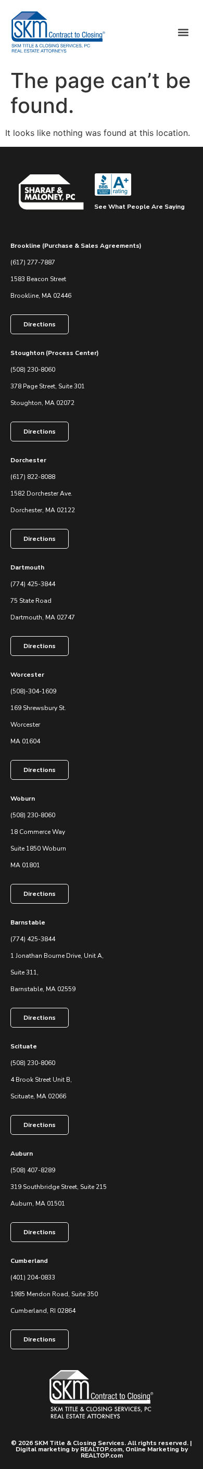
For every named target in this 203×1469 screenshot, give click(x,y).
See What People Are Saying (139, 206)
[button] (183, 32)
